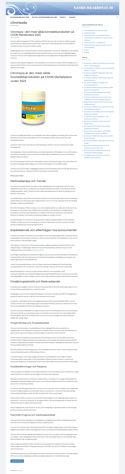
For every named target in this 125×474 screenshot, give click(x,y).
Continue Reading (17, 461)
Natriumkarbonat (89, 33)
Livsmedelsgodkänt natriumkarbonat (95, 30)
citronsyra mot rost (38, 250)
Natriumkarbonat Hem (19, 17)
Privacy (63, 17)
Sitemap (72, 17)
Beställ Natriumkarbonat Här (44, 17)
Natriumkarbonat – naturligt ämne (95, 42)
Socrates (20, 470)
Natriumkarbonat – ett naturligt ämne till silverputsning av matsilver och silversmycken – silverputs (99, 37)
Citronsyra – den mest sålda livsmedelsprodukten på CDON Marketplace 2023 (42, 33)
